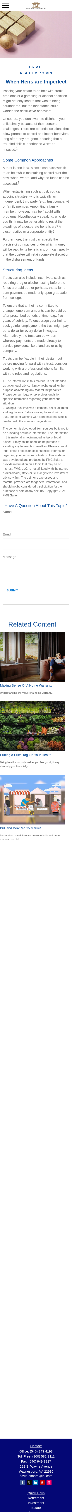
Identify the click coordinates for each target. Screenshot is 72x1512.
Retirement (36, 1498)
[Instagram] (49, 1482)
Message (9, 557)
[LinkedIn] (35, 1482)
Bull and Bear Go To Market (20, 828)
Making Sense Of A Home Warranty (26, 685)
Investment (36, 1503)
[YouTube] (42, 1482)
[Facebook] (22, 1482)
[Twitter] (29, 1482)
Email (7, 534)
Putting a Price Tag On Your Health (25, 755)
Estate (36, 1508)
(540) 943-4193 (41, 1451)
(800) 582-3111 (43, 1456)
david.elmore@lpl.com (36, 1476)
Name (7, 512)
